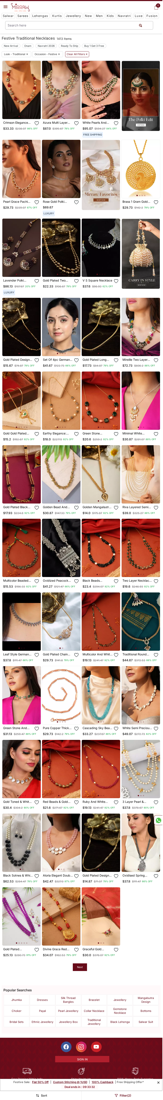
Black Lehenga (120, 1022)
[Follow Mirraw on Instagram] (81, 1047)
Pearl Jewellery (68, 1011)
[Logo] (20, 7)
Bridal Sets (17, 1022)
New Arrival (11, 45)
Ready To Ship (69, 45)
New (88, 16)
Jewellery (73, 16)
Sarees (22, 16)
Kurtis (57, 16)
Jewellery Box (68, 1022)
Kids (110, 16)
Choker (16, 1011)
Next (80, 967)
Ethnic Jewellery (42, 1022)
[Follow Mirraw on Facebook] (66, 1047)
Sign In (82, 1059)
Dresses (42, 1000)
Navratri (124, 16)
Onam (27, 45)
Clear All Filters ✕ (77, 54)
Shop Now (24, 112)
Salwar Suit (146, 1022)
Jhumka (16, 1000)
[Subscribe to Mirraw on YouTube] (96, 1047)
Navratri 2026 (46, 45)
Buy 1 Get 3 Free (94, 45)
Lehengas (40, 16)
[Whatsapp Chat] (158, 820)
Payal (42, 1011)
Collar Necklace (94, 1011)
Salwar (8, 16)
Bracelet (94, 1000)
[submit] (140, 25)
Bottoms (146, 1011)
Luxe (139, 16)
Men (99, 16)
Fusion (152, 16)
